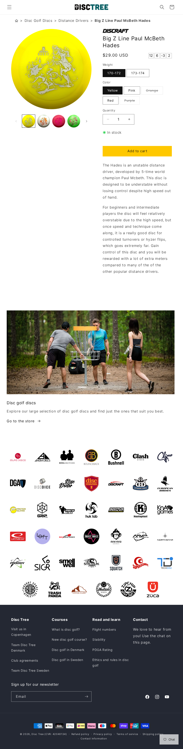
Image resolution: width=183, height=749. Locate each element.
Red (110, 100)
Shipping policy (153, 734)
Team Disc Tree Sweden (30, 670)
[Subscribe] (86, 696)
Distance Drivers (73, 20)
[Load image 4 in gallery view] (73, 121)
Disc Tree (37, 734)
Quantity (109, 110)
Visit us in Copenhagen (21, 631)
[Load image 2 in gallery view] (43, 121)
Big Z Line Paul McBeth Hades (122, 20)
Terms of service (127, 734)
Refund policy (80, 734)
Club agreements (24, 660)
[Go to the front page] (16, 21)
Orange (154, 91)
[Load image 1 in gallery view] (28, 121)
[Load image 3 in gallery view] (58, 121)
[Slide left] (16, 121)
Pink (131, 90)
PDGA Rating (102, 650)
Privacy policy (103, 734)
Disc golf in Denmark (68, 650)
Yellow (112, 90)
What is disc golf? (66, 629)
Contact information (94, 738)
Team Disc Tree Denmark (23, 647)
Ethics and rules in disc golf (110, 662)
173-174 (138, 73)
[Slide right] (87, 121)
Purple (132, 101)
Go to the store (21, 421)
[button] (9, 7)
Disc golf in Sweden (67, 660)
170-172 (114, 73)
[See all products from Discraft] (137, 31)
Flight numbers (104, 629)
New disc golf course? (69, 639)
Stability (98, 639)
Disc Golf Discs (38, 20)
